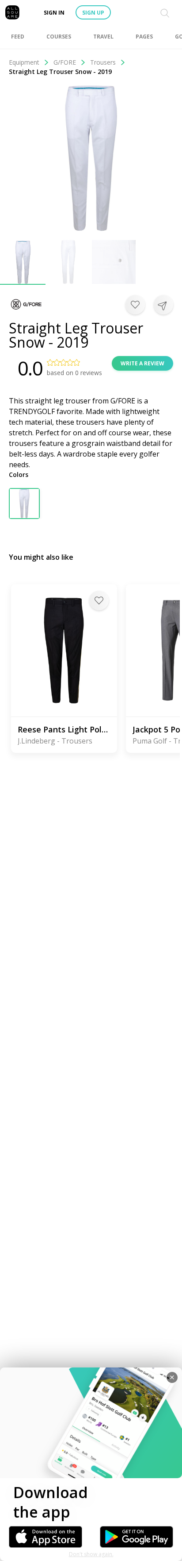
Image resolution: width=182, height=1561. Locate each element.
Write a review (142, 363)
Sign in (54, 12)
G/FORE (64, 62)
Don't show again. (91, 1554)
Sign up (93, 12)
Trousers (103, 62)
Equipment (24, 62)
